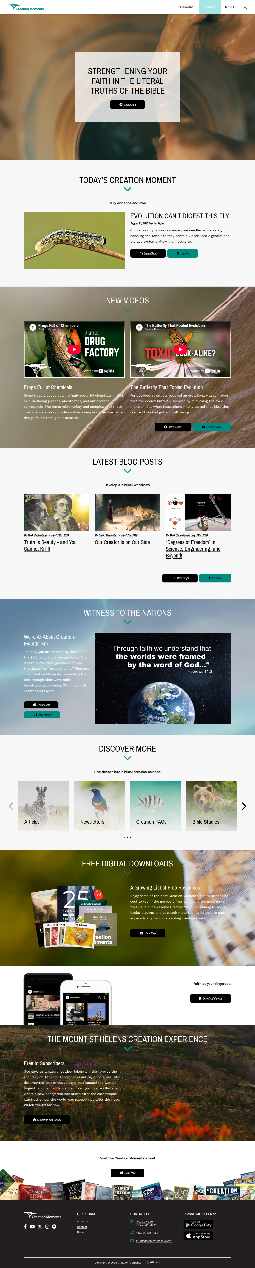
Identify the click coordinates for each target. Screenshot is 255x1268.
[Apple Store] (198, 1235)
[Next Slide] (243, 806)
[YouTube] (32, 1226)
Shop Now (129, 1173)
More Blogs (182, 578)
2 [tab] (127, 837)
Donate (81, 1232)
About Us (83, 1221)
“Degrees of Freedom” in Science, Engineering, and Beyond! (193, 548)
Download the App (212, 998)
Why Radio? (44, 715)
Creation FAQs (213, 427)
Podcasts (216, 578)
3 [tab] (130, 837)
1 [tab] (124, 837)
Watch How (129, 105)
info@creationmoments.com (154, 1240)
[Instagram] (47, 1226)
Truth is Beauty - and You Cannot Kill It (50, 545)
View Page (150, 933)
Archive (184, 253)
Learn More (43, 705)
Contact (82, 1226)
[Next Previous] (11, 806)
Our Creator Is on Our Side (122, 542)
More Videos (175, 427)
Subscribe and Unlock (48, 1120)
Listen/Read (150, 253)
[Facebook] (25, 1226)
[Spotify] (54, 1226)
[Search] (246, 7)
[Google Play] (198, 1224)
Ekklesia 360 (152, 1262)
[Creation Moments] (26, 7)
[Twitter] (40, 1226)
